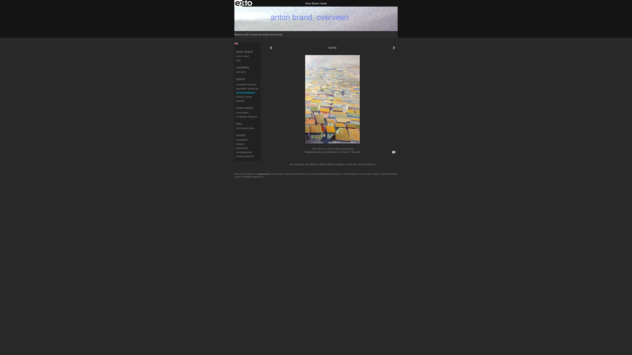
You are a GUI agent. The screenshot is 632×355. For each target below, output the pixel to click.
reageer (240, 143)
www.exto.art (264, 173)
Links (239, 123)
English (236, 44)
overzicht (240, 71)
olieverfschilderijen (245, 92)
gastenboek (242, 148)
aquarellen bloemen (246, 84)
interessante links (245, 128)
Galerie (240, 79)
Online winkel (244, 108)
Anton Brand (311, 3)
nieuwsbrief (242, 139)
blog (238, 60)
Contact (241, 135)
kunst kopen (242, 112)
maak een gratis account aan (267, 34)
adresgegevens (244, 152)
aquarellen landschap (247, 88)
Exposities (242, 67)
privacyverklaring (245, 156)
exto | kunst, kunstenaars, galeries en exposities (243, 3)
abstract (240, 100)
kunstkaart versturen (246, 116)
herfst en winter (244, 96)
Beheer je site (241, 34)
